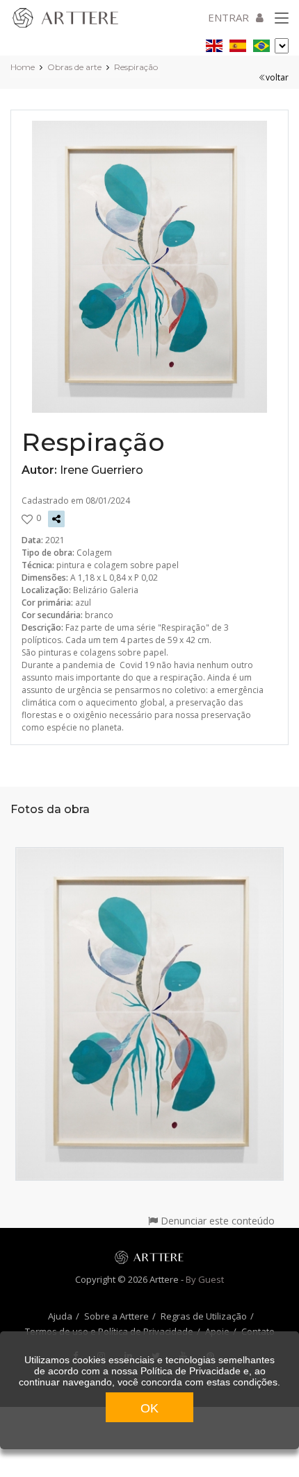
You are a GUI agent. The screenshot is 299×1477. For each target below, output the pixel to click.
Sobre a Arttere (116, 1316)
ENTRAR (228, 17)
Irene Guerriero (101, 470)
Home (22, 67)
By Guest (205, 1279)
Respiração (136, 67)
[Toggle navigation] (282, 18)
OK (149, 1408)
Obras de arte (74, 67)
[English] (214, 43)
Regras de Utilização (204, 1316)
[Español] (237, 43)
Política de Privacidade (190, 1370)
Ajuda (60, 1316)
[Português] (261, 43)
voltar (277, 77)
